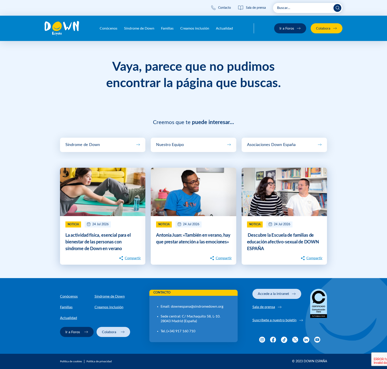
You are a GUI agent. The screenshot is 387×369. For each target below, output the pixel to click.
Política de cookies (71, 361)
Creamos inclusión (194, 28)
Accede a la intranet (273, 294)
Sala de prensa (263, 307)
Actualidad (224, 28)
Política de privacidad (99, 361)
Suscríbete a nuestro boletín (274, 320)
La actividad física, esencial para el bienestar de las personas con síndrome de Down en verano (98, 242)
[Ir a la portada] (62, 28)
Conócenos (108, 28)
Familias (167, 28)
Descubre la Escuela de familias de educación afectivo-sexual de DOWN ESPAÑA (283, 242)
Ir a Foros (287, 28)
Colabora (323, 28)
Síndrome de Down (139, 28)
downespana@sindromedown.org (197, 306)
